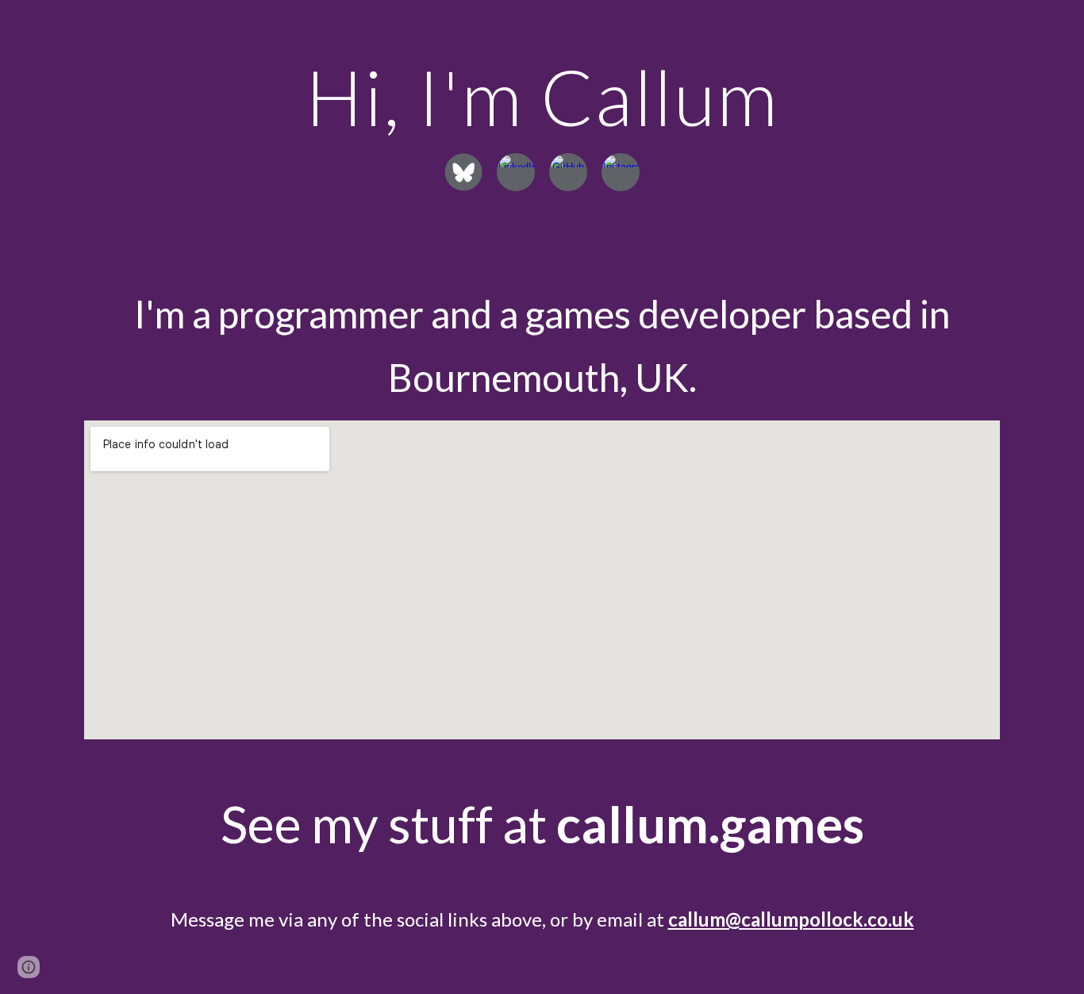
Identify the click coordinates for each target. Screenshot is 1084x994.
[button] (28, 967)
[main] (542, 97)
